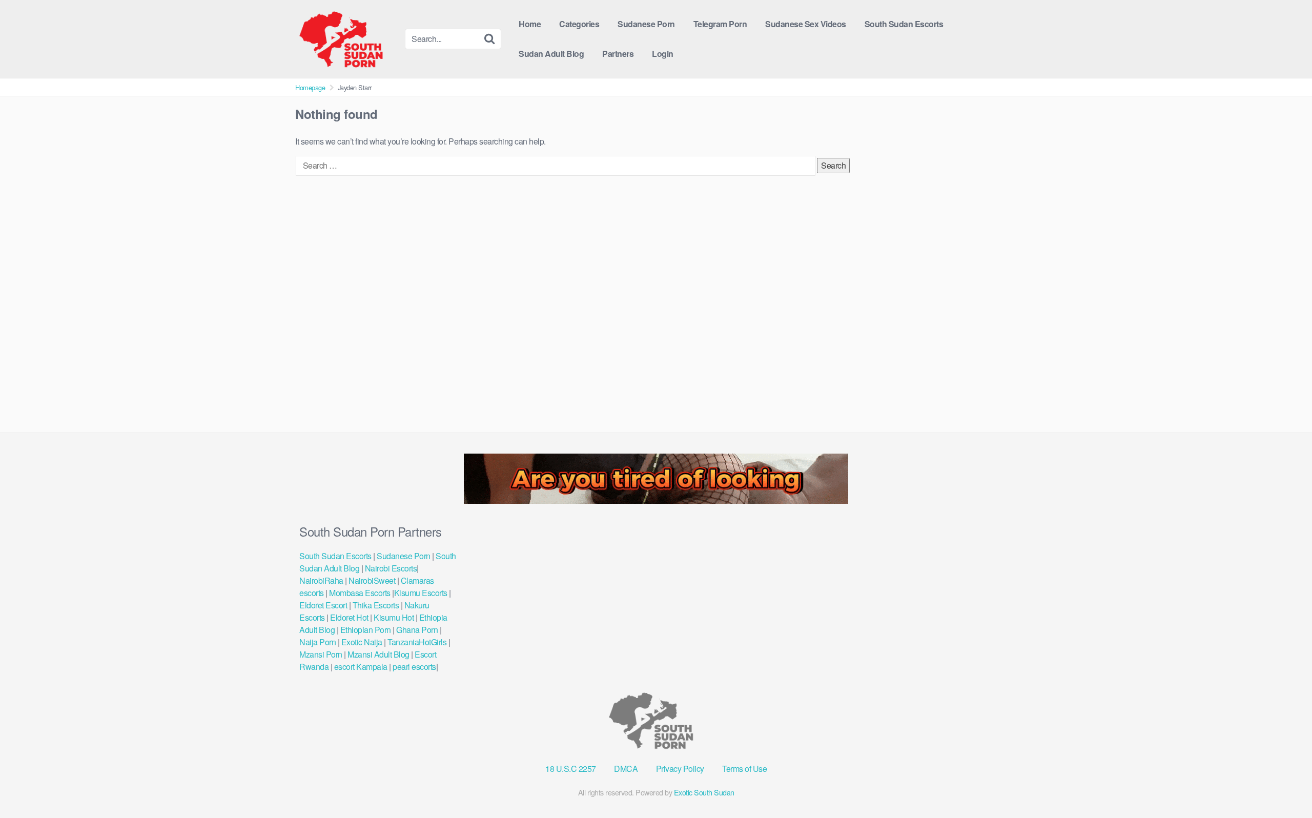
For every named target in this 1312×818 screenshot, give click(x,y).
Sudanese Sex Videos (805, 24)
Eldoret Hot (349, 617)
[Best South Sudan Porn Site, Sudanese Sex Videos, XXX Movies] (346, 39)
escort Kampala (360, 666)
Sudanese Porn (646, 24)
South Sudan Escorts (904, 24)
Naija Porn (317, 642)
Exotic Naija (361, 642)
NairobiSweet (371, 580)
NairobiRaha (321, 580)
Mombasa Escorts (360, 593)
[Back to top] (1284, 785)
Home (530, 24)
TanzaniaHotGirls (416, 642)
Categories (579, 24)
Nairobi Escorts (391, 568)
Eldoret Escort (324, 605)
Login (662, 53)
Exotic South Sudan (704, 792)
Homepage (310, 87)
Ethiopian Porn (365, 630)
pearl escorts (414, 666)
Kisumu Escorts (420, 593)
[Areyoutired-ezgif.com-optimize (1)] (656, 500)
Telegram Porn (720, 24)
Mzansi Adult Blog (378, 654)
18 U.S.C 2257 (570, 768)
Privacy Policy (680, 768)
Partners (617, 53)
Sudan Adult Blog (551, 53)
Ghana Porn (417, 630)
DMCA (626, 768)
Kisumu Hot (394, 617)
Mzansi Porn (320, 654)
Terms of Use (744, 768)
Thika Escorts (376, 605)
